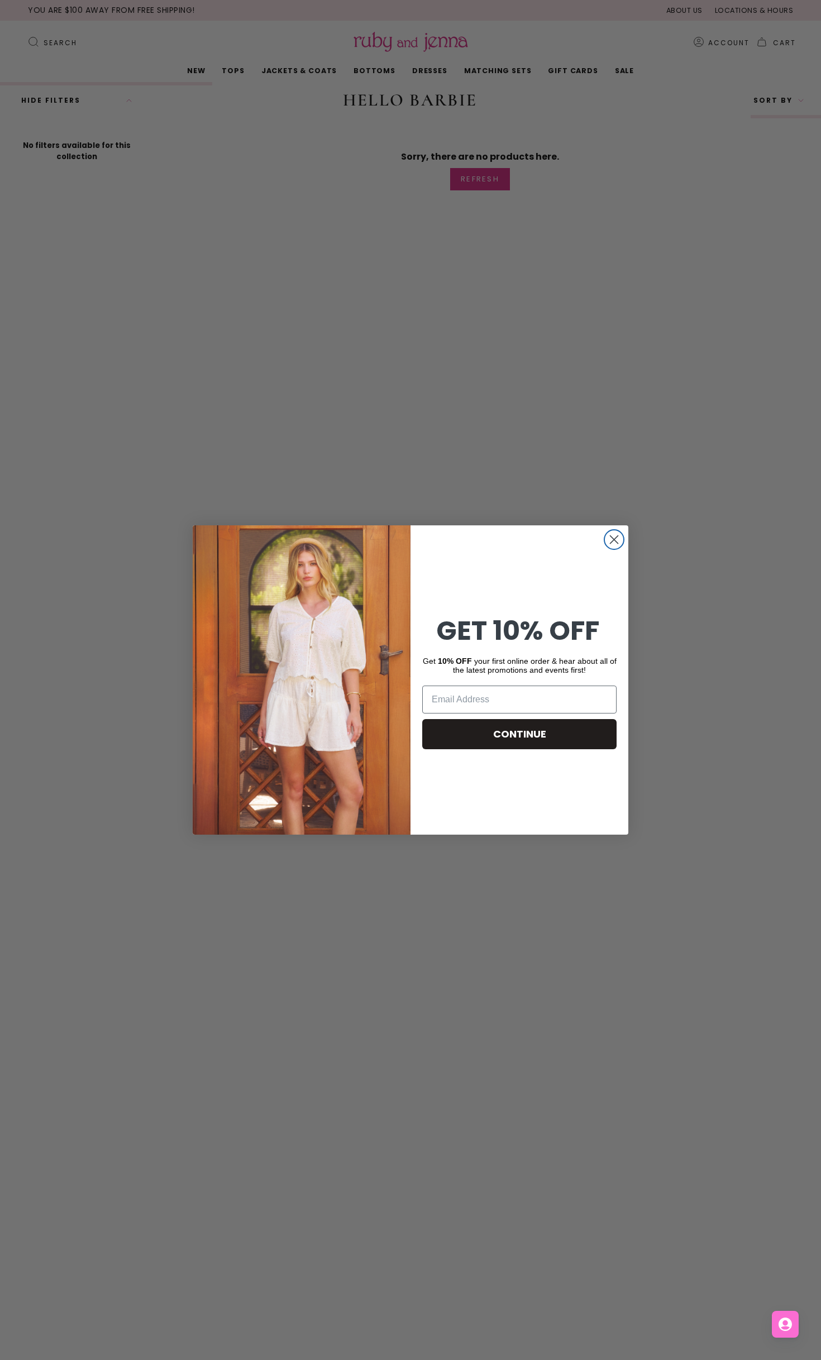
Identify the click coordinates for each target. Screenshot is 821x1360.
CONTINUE (519, 734)
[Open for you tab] (785, 1324)
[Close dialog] (614, 539)
